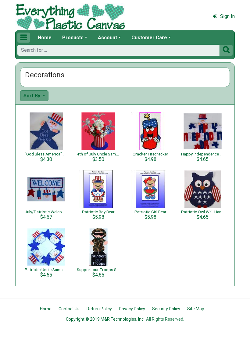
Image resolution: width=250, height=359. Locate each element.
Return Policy (99, 308)
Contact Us (69, 308)
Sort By (32, 96)
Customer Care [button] (149, 37)
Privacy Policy (132, 308)
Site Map (195, 308)
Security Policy (166, 308)
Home (45, 37)
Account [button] (107, 37)
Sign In (227, 16)
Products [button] (73, 37)
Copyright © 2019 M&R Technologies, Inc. (105, 319)
